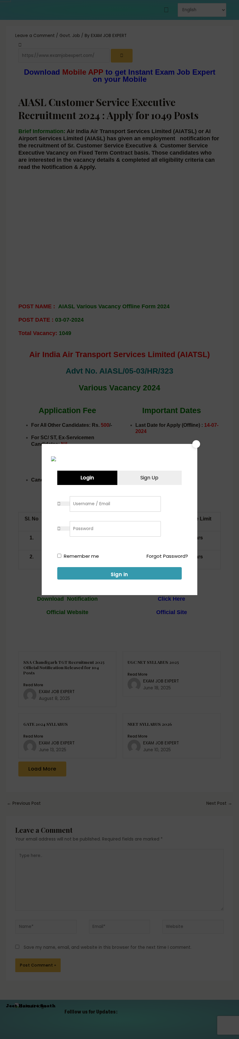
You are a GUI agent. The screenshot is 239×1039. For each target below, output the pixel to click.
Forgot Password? (167, 556)
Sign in (119, 574)
